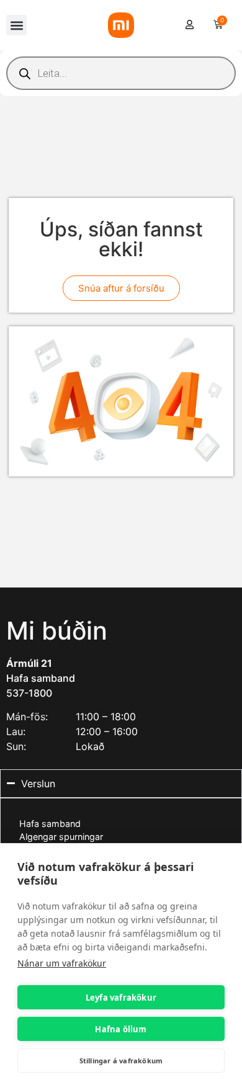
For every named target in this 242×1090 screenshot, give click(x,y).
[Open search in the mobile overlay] (121, 73)
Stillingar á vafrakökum (121, 1060)
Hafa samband (40, 678)
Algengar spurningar (61, 836)
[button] (16, 25)
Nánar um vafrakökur (61, 963)
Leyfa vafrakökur (121, 997)
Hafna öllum (120, 1029)
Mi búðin (56, 630)
